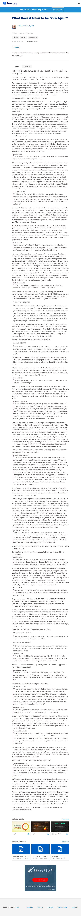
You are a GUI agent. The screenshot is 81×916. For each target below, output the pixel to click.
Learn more (57, 9)
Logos (16, 907)
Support (75, 907)
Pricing (40, 907)
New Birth (23, 37)
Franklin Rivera (17, 858)
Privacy (50, 907)
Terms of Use (62, 907)
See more (65, 819)
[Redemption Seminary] (40, 878)
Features (30, 907)
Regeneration (33, 37)
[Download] (28, 834)
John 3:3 (15, 37)
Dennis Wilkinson (57, 858)
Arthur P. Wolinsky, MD (26, 26)
